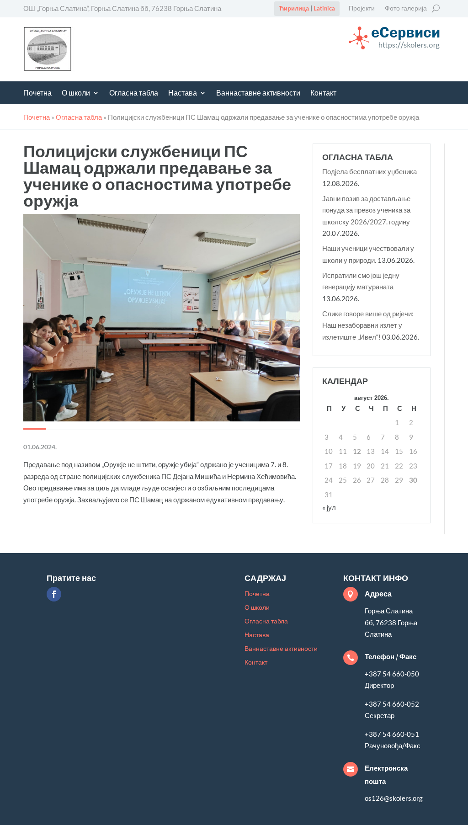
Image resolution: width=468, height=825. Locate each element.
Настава (182, 93)
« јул (329, 507)
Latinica (324, 8)
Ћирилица (294, 8)
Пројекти (362, 8)
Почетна (37, 93)
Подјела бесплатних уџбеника (369, 171)
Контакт (323, 93)
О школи (76, 93)
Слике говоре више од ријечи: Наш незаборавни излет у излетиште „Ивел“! (368, 325)
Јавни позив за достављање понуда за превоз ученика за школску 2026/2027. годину (366, 210)
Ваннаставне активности (258, 93)
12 (357, 451)
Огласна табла (133, 93)
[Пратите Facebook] (54, 594)
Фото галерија (406, 8)
